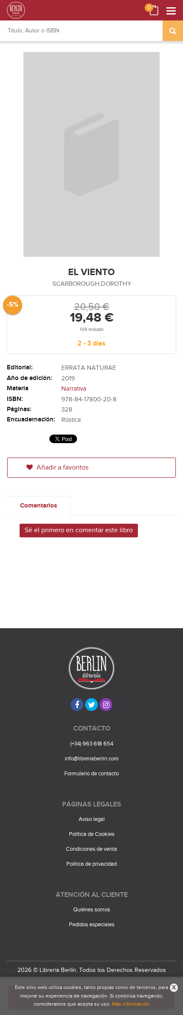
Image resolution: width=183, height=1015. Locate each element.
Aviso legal (92, 819)
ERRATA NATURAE (88, 367)
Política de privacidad (91, 864)
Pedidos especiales (91, 924)
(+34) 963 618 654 (91, 743)
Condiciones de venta (91, 849)
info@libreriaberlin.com (92, 758)
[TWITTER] (91, 704)
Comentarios (38, 506)
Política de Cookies (91, 834)
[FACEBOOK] (77, 704)
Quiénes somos (91, 909)
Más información (130, 1004)
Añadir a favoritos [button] (62, 468)
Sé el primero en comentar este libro (79, 530)
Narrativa (73, 388)
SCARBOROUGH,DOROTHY (91, 283)
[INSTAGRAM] (106, 704)
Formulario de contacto (91, 773)
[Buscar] (173, 30)
